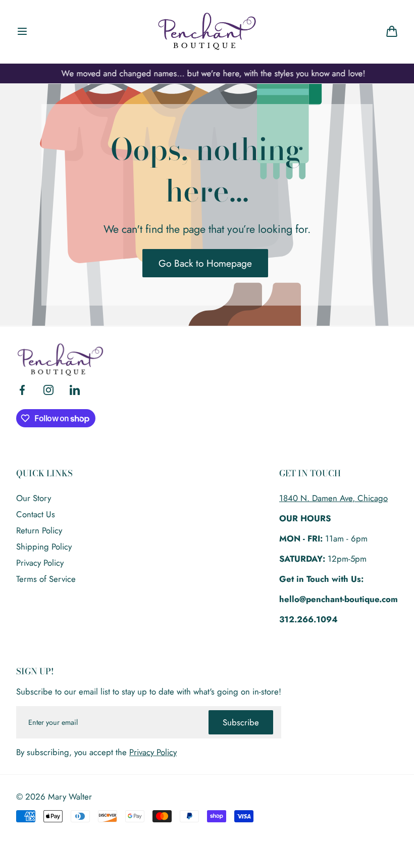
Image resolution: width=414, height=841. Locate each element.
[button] (22, 31)
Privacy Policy (40, 563)
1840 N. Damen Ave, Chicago (333, 498)
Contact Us (35, 514)
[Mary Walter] (207, 31)
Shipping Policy (44, 546)
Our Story (33, 498)
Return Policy (39, 530)
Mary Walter (70, 796)
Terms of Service (46, 579)
